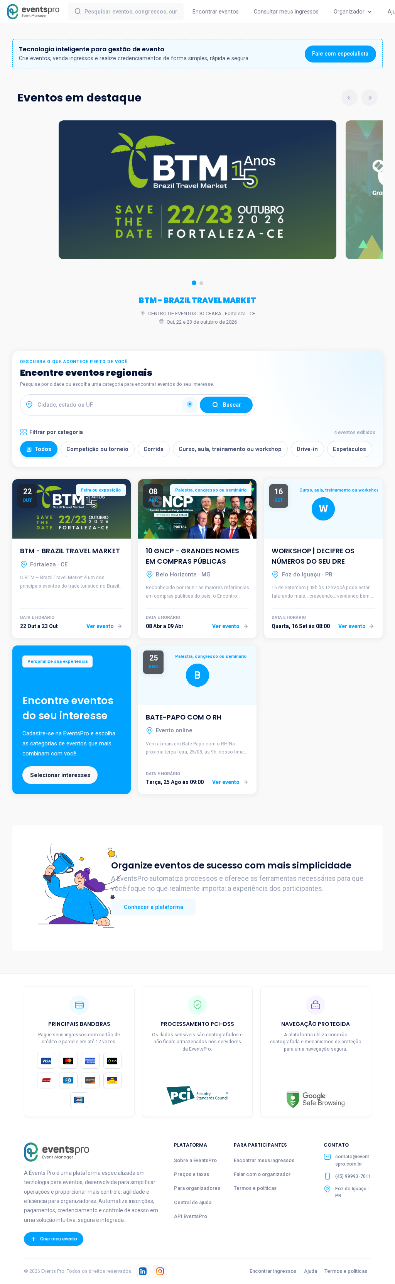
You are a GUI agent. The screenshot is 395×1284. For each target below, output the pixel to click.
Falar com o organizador (262, 1174)
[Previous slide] (349, 98)
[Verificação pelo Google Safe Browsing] (315, 1099)
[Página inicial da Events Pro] (56, 1152)
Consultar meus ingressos (286, 11)
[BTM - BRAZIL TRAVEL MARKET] (197, 189)
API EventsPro (190, 1216)
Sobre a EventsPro (195, 1160)
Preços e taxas (191, 1174)
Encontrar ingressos (273, 1271)
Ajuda (310, 1271)
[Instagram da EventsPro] (160, 1271)
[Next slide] (369, 98)
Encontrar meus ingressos (264, 1160)
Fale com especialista (340, 54)
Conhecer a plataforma (153, 907)
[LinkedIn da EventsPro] (143, 1271)
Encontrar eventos (215, 11)
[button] (194, 282)
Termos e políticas (255, 1188)
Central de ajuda (192, 1202)
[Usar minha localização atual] (190, 405)
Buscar (232, 405)
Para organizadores (197, 1188)
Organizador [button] (350, 11)
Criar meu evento (58, 1239)
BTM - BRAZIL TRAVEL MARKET (197, 300)
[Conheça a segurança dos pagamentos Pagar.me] (197, 1095)
